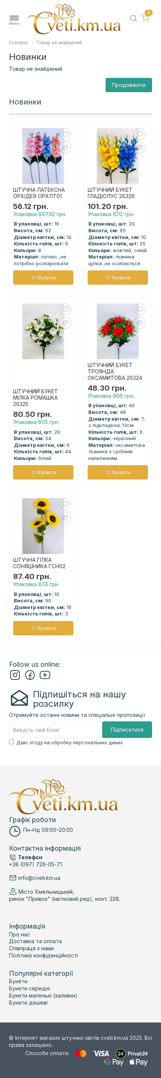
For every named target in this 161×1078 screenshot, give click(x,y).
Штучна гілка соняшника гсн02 (39, 563)
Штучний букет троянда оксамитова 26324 (115, 371)
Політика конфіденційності (43, 955)
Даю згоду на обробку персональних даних (69, 742)
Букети (18, 981)
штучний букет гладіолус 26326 (111, 193)
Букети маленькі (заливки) (43, 995)
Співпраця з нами (31, 948)
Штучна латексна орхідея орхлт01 (39, 193)
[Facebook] (30, 678)
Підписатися (127, 729)
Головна (18, 42)
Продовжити (129, 85)
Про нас (19, 934)
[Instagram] (15, 678)
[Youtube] (45, 678)
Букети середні (29, 988)
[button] (14, 20)
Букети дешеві (28, 1002)
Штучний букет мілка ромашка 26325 (35, 397)
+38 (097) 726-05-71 (35, 864)
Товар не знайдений (59, 42)
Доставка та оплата (35, 941)
